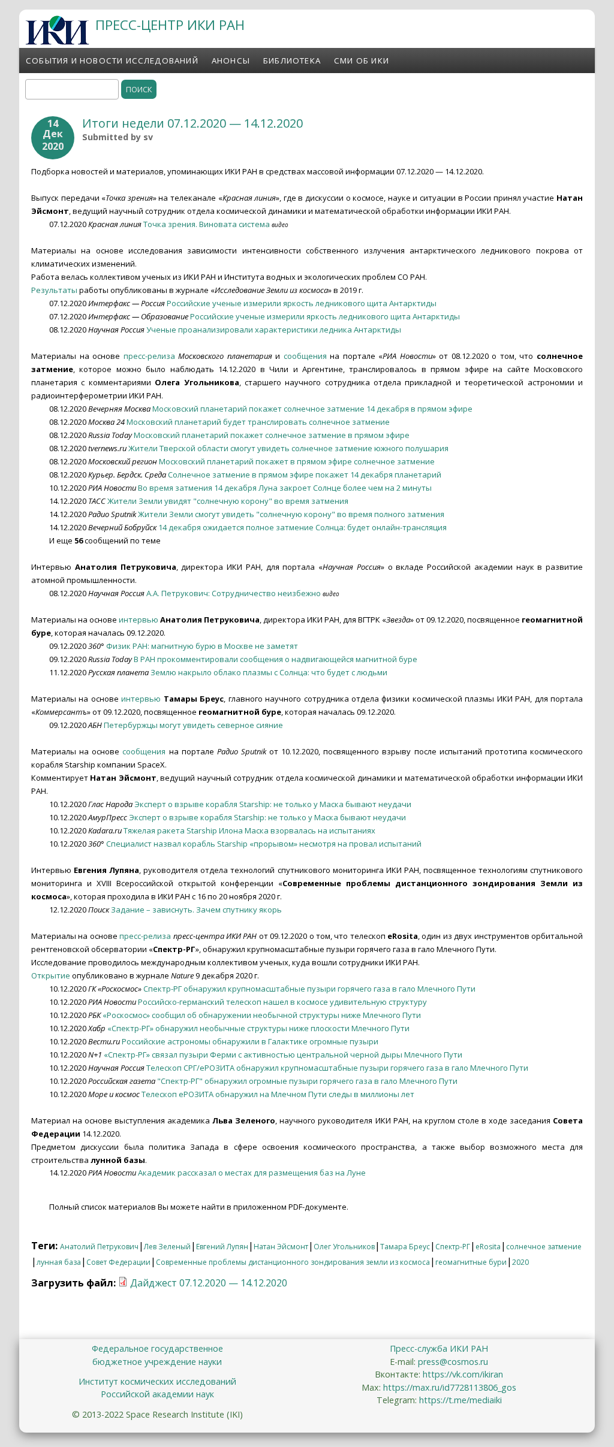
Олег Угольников (344, 1246)
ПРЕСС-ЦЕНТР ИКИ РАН (170, 25)
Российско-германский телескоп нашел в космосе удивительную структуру (282, 1001)
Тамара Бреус (405, 1246)
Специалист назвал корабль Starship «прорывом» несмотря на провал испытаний (264, 843)
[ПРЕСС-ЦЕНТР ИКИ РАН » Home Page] (57, 41)
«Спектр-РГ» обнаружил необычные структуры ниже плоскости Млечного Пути (258, 1028)
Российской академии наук (157, 1394)
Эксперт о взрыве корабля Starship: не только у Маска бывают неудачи (272, 804)
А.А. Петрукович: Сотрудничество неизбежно (233, 593)
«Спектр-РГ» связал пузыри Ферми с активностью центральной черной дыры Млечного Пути (283, 1054)
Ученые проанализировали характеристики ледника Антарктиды (273, 329)
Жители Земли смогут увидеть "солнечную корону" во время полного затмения (291, 514)
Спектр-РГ (452, 1246)
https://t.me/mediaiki (460, 1400)
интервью (138, 619)
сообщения (305, 356)
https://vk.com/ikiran (463, 1374)
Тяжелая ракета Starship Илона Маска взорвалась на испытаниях (249, 830)
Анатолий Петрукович (99, 1246)
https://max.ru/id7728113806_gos (449, 1387)
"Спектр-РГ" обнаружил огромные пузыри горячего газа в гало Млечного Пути (307, 1081)
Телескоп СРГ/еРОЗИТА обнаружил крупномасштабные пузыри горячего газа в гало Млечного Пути (337, 1067)
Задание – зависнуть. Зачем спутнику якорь (196, 909)
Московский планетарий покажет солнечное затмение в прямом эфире (272, 435)
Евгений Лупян (222, 1246)
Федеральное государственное (157, 1348)
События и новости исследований (112, 60)
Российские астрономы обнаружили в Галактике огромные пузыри (250, 1041)
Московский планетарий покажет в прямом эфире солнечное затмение (297, 461)
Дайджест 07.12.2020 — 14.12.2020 (208, 1282)
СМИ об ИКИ (361, 60)
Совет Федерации (118, 1262)
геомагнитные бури (471, 1262)
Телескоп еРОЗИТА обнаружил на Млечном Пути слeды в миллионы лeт (278, 1094)
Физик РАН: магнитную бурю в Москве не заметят (202, 646)
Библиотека (292, 60)
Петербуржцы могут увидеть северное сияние (193, 725)
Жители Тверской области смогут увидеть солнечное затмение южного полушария (288, 448)
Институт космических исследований (157, 1381)
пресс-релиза (149, 356)
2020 (520, 1262)
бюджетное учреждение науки (157, 1361)
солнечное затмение (544, 1246)
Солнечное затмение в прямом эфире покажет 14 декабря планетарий (304, 474)
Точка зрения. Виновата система (206, 224)
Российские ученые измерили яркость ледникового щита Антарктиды (302, 303)
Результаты (54, 290)
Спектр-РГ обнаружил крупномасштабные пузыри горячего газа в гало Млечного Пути (309, 988)
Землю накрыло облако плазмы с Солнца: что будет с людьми (269, 672)
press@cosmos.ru (453, 1361)
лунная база (59, 1262)
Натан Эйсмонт (281, 1246)
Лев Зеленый (167, 1246)
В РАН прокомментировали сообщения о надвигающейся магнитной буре (275, 659)
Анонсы (231, 60)
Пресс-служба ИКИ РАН (439, 1348)
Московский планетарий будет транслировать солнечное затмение (258, 421)
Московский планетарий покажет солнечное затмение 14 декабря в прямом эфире (312, 408)
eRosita (488, 1246)
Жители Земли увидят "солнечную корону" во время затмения (227, 501)
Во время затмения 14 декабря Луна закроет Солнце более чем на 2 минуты (285, 487)
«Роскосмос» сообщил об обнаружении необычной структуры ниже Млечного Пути (262, 1015)
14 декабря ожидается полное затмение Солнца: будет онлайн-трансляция (302, 527)
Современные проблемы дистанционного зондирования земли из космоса (293, 1262)
